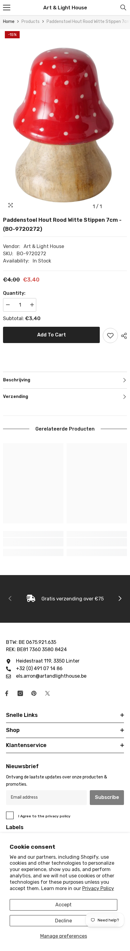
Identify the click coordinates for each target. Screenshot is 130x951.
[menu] (6, 7)
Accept (63, 905)
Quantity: (14, 293)
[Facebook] (6, 693)
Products (30, 21)
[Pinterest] (33, 693)
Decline (63, 921)
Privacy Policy (98, 888)
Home (9, 21)
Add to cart (51, 335)
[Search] (123, 7)
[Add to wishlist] (110, 335)
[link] (33, 542)
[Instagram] (20, 693)
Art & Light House (44, 246)
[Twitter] (47, 693)
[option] (65, 120)
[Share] (122, 336)
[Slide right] (119, 599)
